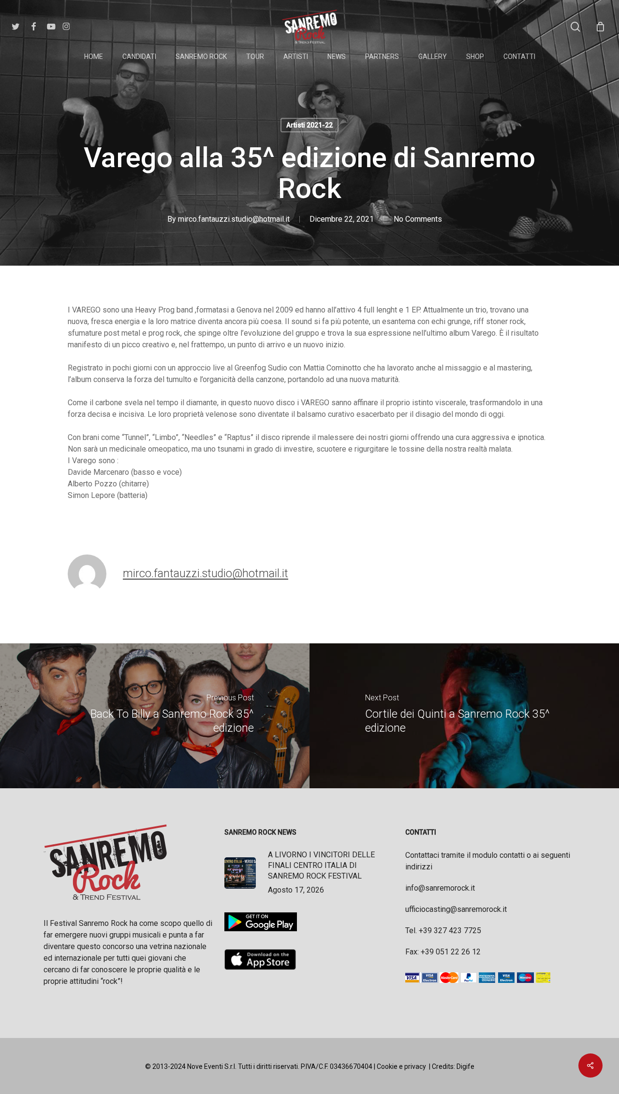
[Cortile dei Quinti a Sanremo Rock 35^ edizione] (464, 715)
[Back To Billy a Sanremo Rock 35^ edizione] (155, 715)
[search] (575, 27)
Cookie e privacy (401, 1066)
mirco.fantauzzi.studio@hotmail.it (234, 219)
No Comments (418, 219)
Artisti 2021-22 (309, 125)
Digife (465, 1066)
